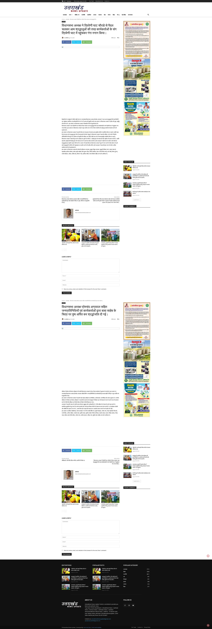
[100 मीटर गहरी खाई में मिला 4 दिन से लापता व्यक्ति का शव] (71, 235)
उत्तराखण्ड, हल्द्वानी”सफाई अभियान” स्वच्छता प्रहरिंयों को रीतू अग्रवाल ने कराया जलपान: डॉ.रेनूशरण (109, 244)
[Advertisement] (90, 102)
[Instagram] (129, 605)
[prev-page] (63, 250)
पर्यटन (109, 15)
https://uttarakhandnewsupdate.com (83, 212)
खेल (105, 15)
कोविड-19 (77, 15)
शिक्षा (114, 15)
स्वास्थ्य (100, 15)
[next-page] (65, 250)
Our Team (91, 1)
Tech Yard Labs (87, 627)
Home (63, 19)
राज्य (70, 15)
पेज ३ (118, 15)
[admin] (63, 38)
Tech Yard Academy (96, 627)
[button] (148, 15)
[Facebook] (125, 605)
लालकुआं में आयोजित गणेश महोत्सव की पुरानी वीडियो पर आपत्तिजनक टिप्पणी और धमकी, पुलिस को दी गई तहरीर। (90, 244)
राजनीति (83, 15)
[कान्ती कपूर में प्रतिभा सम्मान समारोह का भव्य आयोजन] (127, 194)
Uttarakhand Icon (99, 1)
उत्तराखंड (65, 15)
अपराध (94, 15)
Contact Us (107, 1)
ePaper (130, 15)
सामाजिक (89, 15)
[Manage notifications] (208, 625)
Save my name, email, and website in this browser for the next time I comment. (85, 289)
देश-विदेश (124, 15)
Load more (136, 199)
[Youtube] (133, 605)
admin (66, 37)
